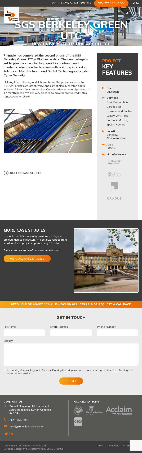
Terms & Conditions (107, 445)
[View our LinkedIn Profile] (137, 3)
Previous (6, 131)
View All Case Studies (27, 258)
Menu (129, 13)
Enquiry (8, 340)
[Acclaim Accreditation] (119, 410)
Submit (71, 381)
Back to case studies (25, 173)
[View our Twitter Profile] (134, 3)
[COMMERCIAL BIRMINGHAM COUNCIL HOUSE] (106, 260)
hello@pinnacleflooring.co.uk (26, 426)
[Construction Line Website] (94, 410)
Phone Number (106, 326)
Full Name (10, 326)
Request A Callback (111, 3)
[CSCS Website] (78, 421)
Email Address (59, 326)
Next (89, 131)
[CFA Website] (78, 410)
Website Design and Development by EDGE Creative (33, 448)
